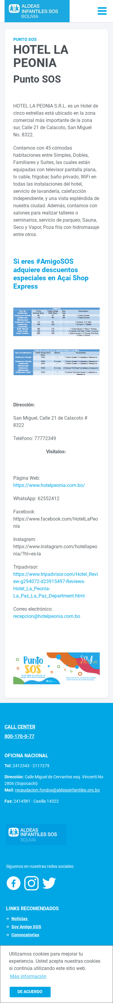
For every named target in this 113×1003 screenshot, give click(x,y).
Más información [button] (28, 976)
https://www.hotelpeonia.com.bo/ (49, 485)
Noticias (19, 918)
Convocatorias (25, 934)
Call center (20, 727)
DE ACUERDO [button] (29, 991)
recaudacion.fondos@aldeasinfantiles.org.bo (57, 790)
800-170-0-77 (19, 736)
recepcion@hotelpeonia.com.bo (46, 616)
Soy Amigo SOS (26, 926)
